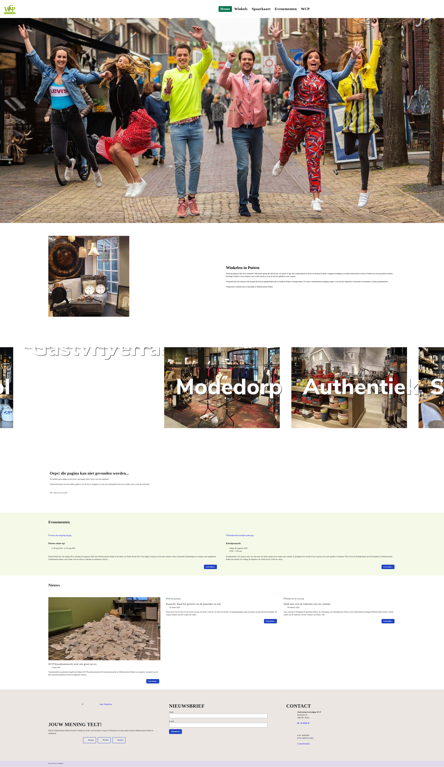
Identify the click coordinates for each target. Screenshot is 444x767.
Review (106, 740)
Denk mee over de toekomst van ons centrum (307, 603)
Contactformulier (303, 744)
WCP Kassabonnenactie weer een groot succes (72, 664)
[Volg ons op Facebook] (298, 730)
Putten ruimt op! (56, 543)
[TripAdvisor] (105, 711)
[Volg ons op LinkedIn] (307, 730)
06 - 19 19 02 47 (303, 723)
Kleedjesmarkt (233, 543)
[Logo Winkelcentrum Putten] (9, 8)
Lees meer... (210, 567)
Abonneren (175, 731)
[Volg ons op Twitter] (312, 730)
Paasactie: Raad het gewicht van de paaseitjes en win (193, 603)
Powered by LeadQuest (55, 763)
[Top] (394, 764)
